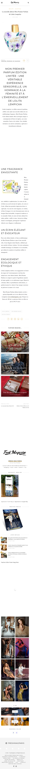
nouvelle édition (6, 314)
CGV (17, 762)
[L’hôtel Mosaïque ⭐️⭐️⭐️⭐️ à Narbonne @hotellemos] (6, 748)
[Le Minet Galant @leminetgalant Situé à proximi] (18, 748)
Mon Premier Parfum (16, 311)
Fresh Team (6, 758)
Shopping (18, 8)
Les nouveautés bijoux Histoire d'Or (7, 406)
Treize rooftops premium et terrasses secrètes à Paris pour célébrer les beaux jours (17, 554)
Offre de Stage (9, 759)
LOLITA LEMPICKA (5, 311)
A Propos (22, 756)
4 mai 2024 (15, 17)
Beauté (11, 8)
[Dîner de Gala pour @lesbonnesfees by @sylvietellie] (0, 748)
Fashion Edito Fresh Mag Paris (10, 562)
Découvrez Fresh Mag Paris (14, 755)
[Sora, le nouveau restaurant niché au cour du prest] (24, 748)
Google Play (24, 501)
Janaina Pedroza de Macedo (10, 61)
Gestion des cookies (15, 763)
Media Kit (20, 759)
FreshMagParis (16, 743)
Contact (23, 762)
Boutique (20, 761)
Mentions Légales (7, 762)
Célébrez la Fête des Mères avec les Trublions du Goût (23, 406)
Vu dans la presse (19, 758)
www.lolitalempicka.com (14, 297)
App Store (17, 501)
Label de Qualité (9, 761)
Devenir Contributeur (9, 756)
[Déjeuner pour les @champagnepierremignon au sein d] (12, 748)
